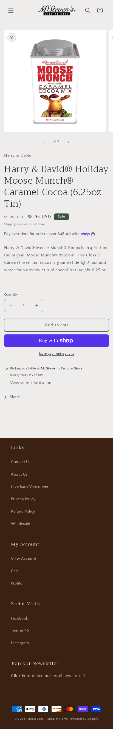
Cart (14, 571)
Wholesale (20, 524)
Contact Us (21, 462)
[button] (11, 10)
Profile (16, 583)
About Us (19, 474)
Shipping (10, 224)
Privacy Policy (23, 499)
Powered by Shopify (84, 719)
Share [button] (15, 397)
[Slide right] (69, 142)
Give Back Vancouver (30, 487)
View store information (30, 383)
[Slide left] (44, 142)
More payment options (56, 353)
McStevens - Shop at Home (47, 719)
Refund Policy (23, 511)
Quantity (11, 294)
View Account (23, 559)
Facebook (19, 618)
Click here (20, 675)
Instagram (20, 643)
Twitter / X (20, 631)
